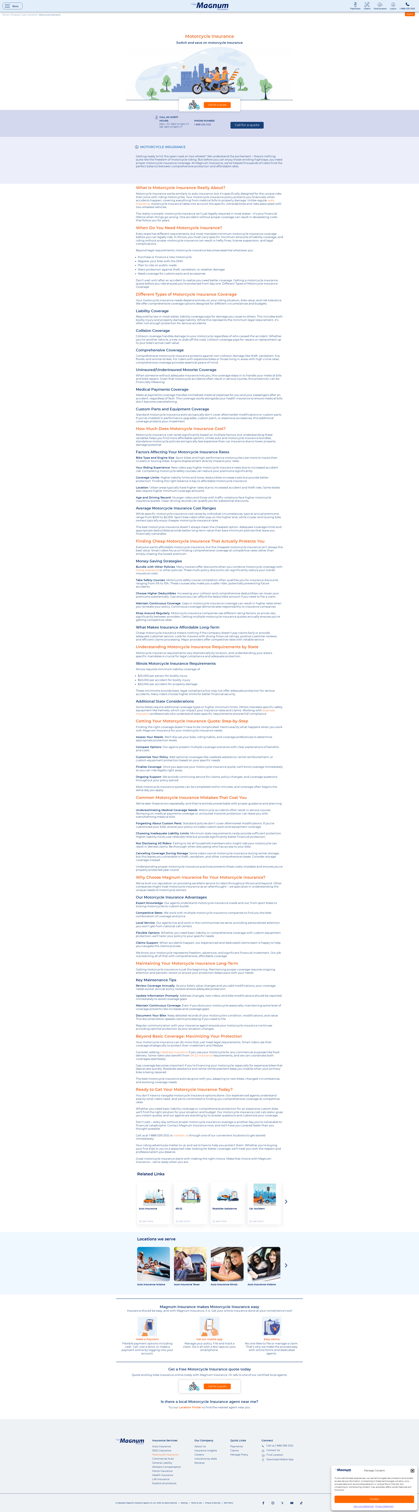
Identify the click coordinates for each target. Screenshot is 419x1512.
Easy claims (272, 1339)
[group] (154, 1203)
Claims (367, 9)
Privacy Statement (384, 1506)
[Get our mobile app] (209, 1326)
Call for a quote (217, 105)
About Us (200, 1446)
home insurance (147, 570)
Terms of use (196, 1503)
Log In (393, 9)
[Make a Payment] (147, 1326)
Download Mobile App (279, 1459)
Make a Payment (147, 1339)
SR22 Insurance (161, 1450)
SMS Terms (228, 1503)
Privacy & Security (212, 1503)
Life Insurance (160, 1479)
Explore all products (164, 1483)
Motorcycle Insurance (163, 147)
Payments (355, 9)
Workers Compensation (166, 1467)
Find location (380, 9)
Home (5, 15)
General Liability (162, 1463)
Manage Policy (239, 1455)
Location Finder (190, 1407)
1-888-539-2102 (407, 9)
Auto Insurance (29, 15)
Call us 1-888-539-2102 (279, 1446)
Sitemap (184, 1503)
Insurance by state (205, 1459)
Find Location (274, 1455)
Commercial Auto (163, 1459)
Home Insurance (162, 1471)
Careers (199, 1455)
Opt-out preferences (364, 1506)
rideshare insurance (173, 1052)
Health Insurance (162, 1475)
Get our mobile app (209, 1339)
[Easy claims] (271, 1326)
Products (15, 15)
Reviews (199, 1463)
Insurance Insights (205, 1450)
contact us (180, 1135)
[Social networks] (263, 1503)
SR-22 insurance (201, 1055)
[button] (412, 1470)
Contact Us (273, 1450)
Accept (374, 1499)
